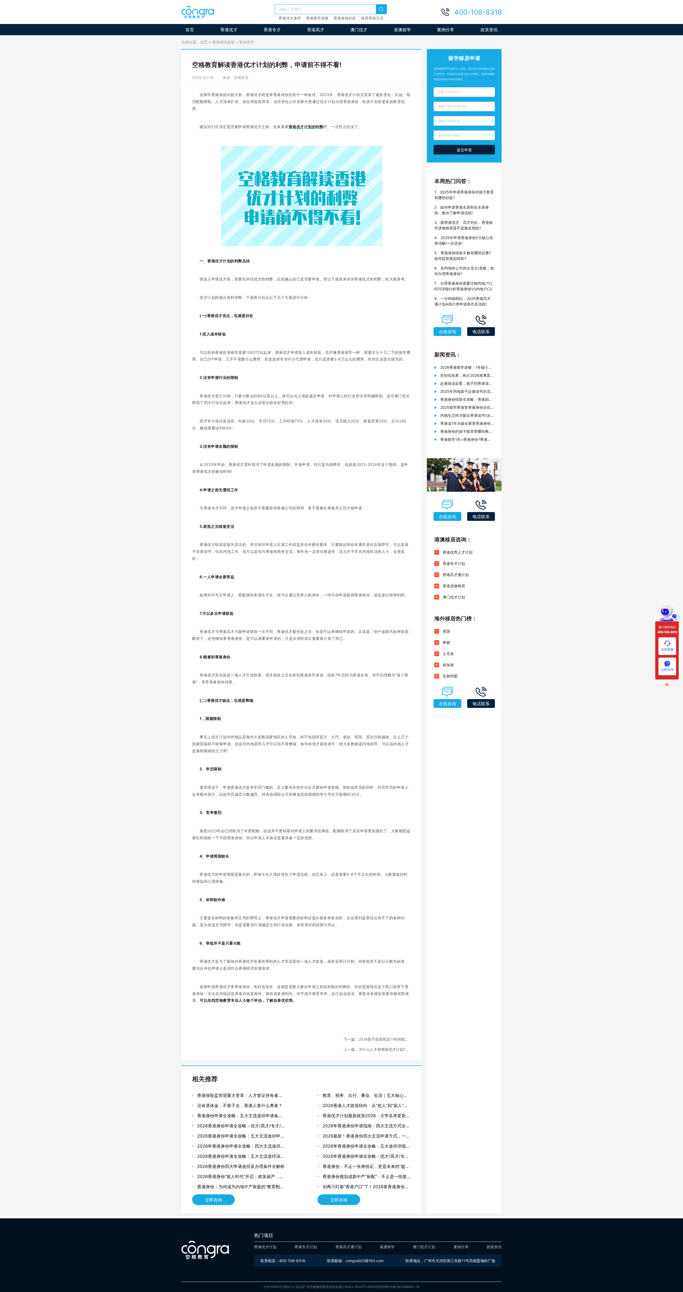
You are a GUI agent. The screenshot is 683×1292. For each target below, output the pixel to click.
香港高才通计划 (456, 574)
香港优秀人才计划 (457, 552)
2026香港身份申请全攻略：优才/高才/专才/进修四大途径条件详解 (241, 1127)
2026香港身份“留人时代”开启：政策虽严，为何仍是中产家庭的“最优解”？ (240, 1178)
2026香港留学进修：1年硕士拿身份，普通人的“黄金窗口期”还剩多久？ (466, 367)
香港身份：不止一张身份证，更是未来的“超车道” (366, 1167)
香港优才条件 (290, 18)
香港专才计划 (454, 563)
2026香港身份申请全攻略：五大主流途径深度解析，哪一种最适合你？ (241, 1157)
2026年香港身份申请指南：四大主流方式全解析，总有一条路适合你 (366, 1127)
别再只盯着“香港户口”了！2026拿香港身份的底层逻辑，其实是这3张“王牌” (366, 1188)
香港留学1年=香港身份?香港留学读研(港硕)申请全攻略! (465, 439)
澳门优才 (358, 29)
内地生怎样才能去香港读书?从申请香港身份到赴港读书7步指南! (465, 415)
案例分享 (445, 29)
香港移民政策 (223, 42)
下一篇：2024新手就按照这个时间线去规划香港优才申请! (376, 1039)
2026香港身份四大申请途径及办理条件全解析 (241, 1166)
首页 (189, 29)
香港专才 (272, 29)
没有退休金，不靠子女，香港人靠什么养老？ (240, 1105)
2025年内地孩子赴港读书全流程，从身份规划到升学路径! (465, 391)
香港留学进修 (317, 18)
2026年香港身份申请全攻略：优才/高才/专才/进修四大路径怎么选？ (367, 1157)
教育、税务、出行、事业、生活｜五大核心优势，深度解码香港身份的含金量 (365, 1096)
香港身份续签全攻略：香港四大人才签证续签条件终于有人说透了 (466, 399)
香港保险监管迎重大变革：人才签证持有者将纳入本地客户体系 (240, 1096)
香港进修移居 (454, 586)
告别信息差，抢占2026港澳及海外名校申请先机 (467, 375)
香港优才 (228, 29)
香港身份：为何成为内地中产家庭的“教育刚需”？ (238, 1188)
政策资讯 (489, 29)
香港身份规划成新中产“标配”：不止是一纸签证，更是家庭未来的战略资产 (365, 1178)
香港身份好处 (344, 18)
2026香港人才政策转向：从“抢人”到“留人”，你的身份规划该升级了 (365, 1107)
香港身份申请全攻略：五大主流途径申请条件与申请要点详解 (240, 1117)
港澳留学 (402, 29)
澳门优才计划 (454, 597)
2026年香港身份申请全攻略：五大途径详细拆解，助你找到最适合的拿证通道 (366, 1147)
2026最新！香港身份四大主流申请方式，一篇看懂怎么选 (366, 1137)
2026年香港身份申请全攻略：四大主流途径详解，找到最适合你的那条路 (241, 1147)
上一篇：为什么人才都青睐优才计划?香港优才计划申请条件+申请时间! (376, 1049)
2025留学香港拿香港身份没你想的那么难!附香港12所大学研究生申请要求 (467, 407)
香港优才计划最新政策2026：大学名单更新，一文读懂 (366, 1117)
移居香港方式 (372, 18)
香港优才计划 (265, 1247)
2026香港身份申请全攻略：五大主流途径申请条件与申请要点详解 (241, 1137)
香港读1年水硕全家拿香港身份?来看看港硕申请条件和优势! (466, 423)
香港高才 (315, 29)
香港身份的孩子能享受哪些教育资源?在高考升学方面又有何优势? (466, 431)
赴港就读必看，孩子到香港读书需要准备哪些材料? (466, 383)
